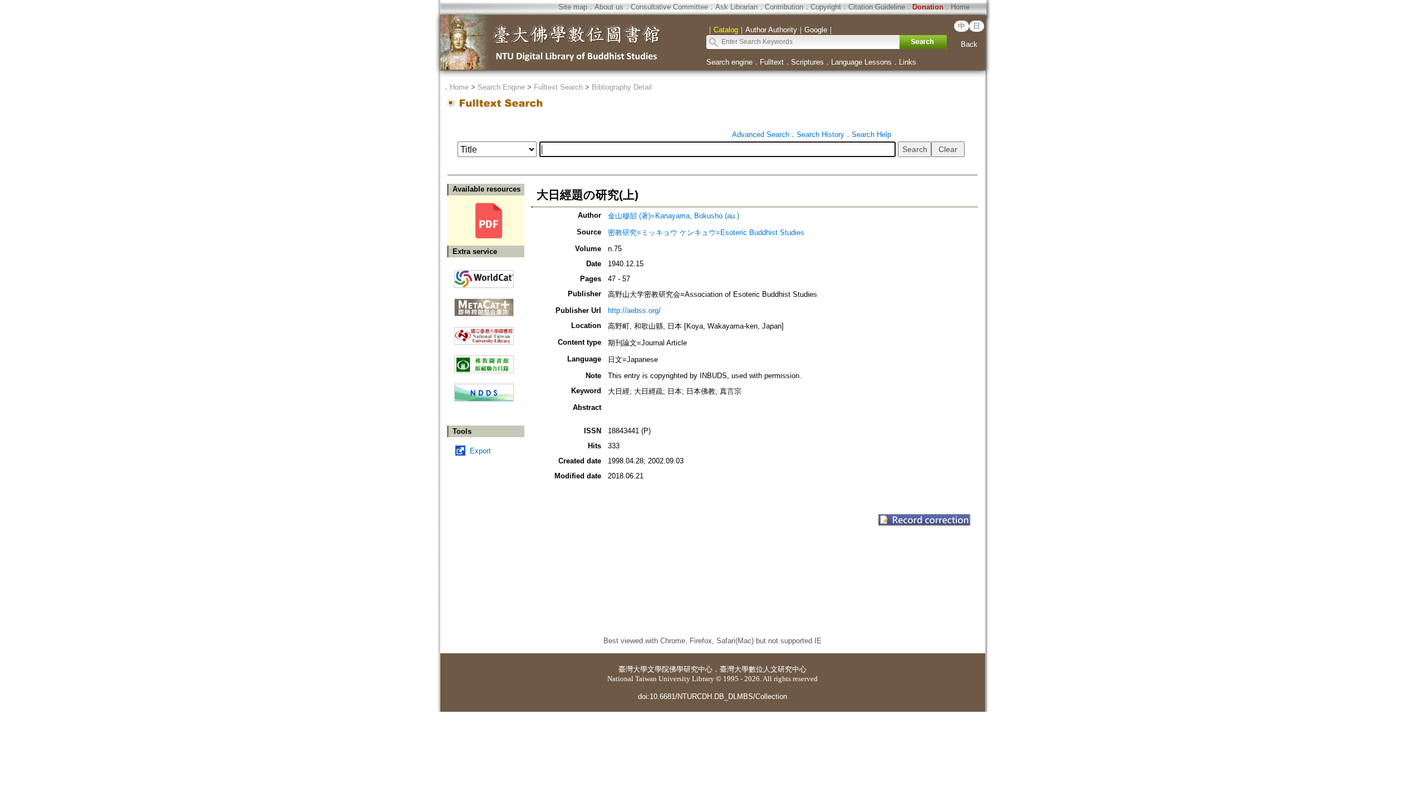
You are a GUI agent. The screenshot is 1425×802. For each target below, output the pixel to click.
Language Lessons (861, 62)
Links (907, 62)
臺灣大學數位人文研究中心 (763, 669)
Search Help (871, 134)
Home (960, 7)
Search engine (729, 62)
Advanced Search (760, 134)
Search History (820, 134)
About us (608, 7)
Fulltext (772, 62)
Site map (572, 7)
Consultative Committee (669, 7)
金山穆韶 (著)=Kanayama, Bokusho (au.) (673, 216)
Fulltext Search (558, 87)
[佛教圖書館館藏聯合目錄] (484, 360)
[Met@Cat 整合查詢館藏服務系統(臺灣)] (484, 303)
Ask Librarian (736, 7)
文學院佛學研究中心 (679, 669)
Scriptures (807, 62)
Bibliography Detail (622, 87)
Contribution (784, 7)
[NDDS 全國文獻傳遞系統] (484, 399)
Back (969, 44)
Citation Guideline (876, 7)
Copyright (825, 7)
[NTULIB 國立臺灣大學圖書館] (484, 332)
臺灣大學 (632, 669)
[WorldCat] (484, 276)
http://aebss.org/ (634, 310)
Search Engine (501, 87)
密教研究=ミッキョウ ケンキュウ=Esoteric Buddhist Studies (706, 232)
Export (480, 451)
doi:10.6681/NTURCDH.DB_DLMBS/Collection (712, 696)
